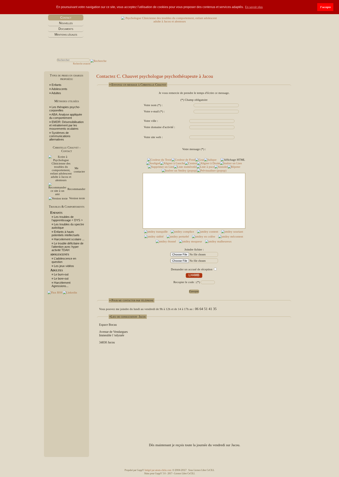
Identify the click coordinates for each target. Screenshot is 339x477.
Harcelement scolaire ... (69, 239)
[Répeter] (234, 167)
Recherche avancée (81, 63)
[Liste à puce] (206, 167)
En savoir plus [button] (254, 7)
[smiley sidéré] (154, 236)
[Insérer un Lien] (231, 163)
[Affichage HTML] (233, 159)
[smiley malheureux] (218, 241)
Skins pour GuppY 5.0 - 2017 (158, 473)
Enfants (56, 84)
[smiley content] (207, 231)
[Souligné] (153, 163)
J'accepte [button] (325, 7)
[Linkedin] (70, 292)
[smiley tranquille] (156, 231)
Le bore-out (61, 278)
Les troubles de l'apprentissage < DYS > (67, 218)
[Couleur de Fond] (183, 159)
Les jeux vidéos (64, 266)
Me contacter (79, 170)
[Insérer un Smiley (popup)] (179, 170)
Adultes (56, 93)
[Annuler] (221, 167)
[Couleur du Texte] (159, 159)
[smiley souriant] (232, 231)
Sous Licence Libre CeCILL (201, 470)
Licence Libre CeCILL (184, 473)
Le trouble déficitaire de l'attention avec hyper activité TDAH (67, 247)
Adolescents (59, 89)
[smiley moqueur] (190, 241)
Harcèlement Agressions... (61, 284)
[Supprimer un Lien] (161, 167)
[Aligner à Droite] (208, 163)
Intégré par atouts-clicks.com (158, 470)
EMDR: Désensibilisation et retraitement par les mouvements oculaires (66, 125)
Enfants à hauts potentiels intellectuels (65, 233)
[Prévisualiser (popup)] (211, 170)
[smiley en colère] (203, 236)
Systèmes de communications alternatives (59, 136)
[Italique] (210, 159)
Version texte (76, 198)
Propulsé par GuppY (135, 470)
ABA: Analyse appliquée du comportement (65, 116)
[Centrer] (191, 163)
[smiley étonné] (166, 241)
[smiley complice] (182, 231)
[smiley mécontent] (231, 236)
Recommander (76, 189)
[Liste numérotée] (185, 167)
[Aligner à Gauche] (172, 163)
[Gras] (199, 159)
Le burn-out (61, 274)
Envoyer (194, 291)
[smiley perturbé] (178, 236)
